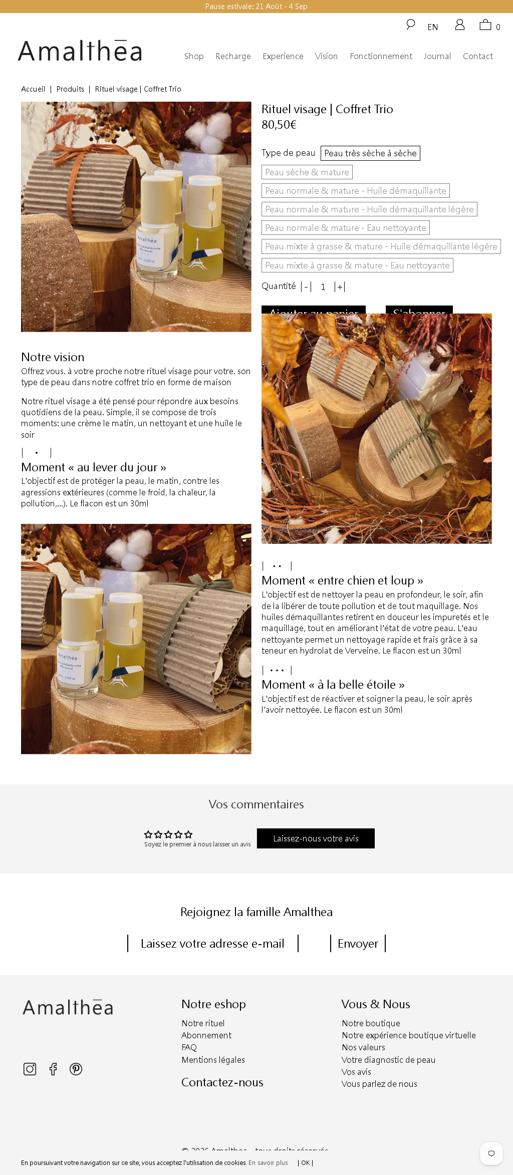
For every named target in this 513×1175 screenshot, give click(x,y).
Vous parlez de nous (379, 1083)
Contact (478, 56)
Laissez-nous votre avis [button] (316, 838)
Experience (283, 56)
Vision (326, 56)
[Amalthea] (80, 50)
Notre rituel (203, 1023)
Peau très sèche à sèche (370, 152)
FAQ (189, 1047)
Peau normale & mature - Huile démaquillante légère (369, 208)
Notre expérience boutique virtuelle (409, 1035)
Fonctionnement (381, 56)
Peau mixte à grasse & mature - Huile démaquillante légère (381, 245)
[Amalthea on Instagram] (31, 1073)
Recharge (233, 56)
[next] (479, 429)
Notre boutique (371, 1023)
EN (432, 27)
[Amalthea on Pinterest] (76, 1073)
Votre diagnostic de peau (389, 1059)
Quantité (279, 285)
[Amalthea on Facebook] (54, 1073)
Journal (437, 56)
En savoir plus (268, 1162)
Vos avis (356, 1071)
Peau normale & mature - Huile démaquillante (355, 190)
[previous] (274, 429)
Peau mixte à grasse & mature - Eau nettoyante (357, 264)
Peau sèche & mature (307, 171)
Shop (194, 56)
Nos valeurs (363, 1047)
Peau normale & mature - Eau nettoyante (345, 227)
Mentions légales (213, 1059)
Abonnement (206, 1035)
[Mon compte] (459, 28)
